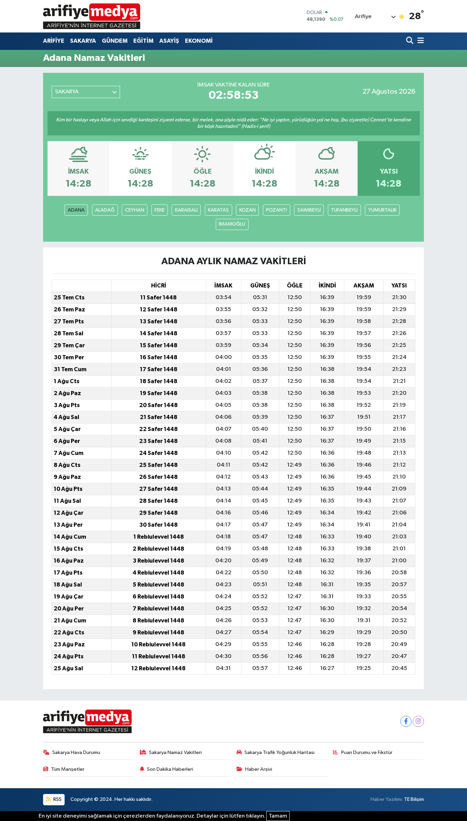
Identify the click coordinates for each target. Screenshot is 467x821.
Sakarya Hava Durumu (76, 752)
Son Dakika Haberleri (170, 769)
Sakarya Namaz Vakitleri (175, 752)
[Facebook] (406, 721)
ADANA (76, 210)
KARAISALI (186, 210)
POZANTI (276, 210)
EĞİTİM (143, 41)
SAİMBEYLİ (309, 210)
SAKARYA (83, 41)
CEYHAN (134, 210)
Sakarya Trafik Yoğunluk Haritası (279, 752)
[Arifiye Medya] (91, 16)
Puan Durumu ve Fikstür (366, 752)
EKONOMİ (199, 41)
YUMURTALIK (382, 210)
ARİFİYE (53, 41)
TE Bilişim (414, 799)
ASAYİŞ (169, 41)
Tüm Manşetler (67, 769)
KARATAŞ (218, 210)
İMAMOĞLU (232, 224)
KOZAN (247, 210)
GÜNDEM (115, 41)
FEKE (159, 210)
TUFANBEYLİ (344, 210)
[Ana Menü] (419, 41)
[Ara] (410, 41)
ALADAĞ (105, 210)
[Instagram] (418, 721)
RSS (57, 799)
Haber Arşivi (258, 769)
